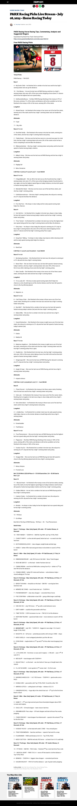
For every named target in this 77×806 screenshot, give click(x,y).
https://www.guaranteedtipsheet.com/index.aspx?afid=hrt (31, 39)
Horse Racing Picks (42, 767)
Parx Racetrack (34, 768)
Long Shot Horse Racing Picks (22, 768)
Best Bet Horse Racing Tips (29, 767)
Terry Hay (18, 24)
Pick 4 (40, 768)
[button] (8, 2)
